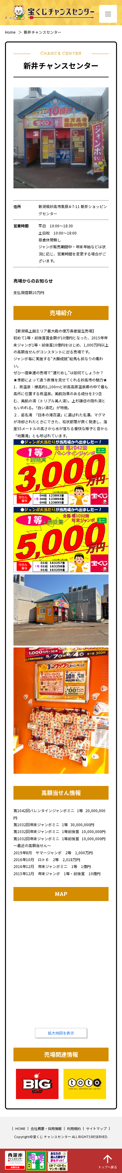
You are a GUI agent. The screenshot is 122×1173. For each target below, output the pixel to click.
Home (10, 32)
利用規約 (74, 1128)
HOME (20, 1128)
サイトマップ (96, 1128)
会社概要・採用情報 (46, 1128)
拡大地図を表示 (61, 1032)
